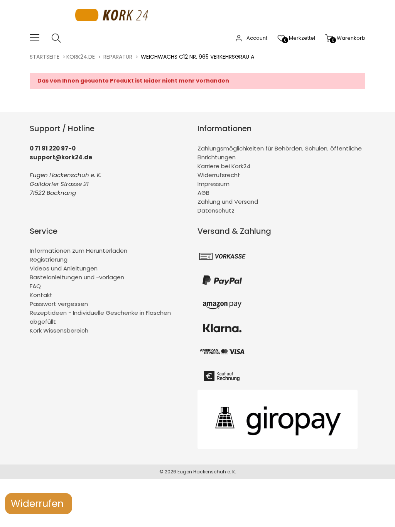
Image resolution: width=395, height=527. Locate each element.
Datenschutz (216, 210)
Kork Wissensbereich (59, 330)
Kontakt (41, 295)
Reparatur (117, 57)
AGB (203, 193)
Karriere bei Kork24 (224, 166)
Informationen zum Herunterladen (78, 251)
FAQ (35, 286)
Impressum (214, 184)
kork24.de (80, 57)
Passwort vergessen (59, 304)
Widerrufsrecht (219, 175)
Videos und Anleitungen (64, 268)
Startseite (44, 57)
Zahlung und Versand (228, 202)
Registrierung (49, 259)
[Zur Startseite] (113, 29)
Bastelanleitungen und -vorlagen (77, 277)
